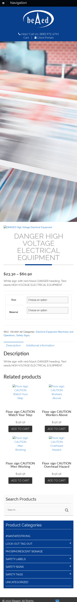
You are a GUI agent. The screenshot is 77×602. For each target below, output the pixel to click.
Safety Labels (16, 559)
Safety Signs (23, 335)
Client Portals (45, 37)
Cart (26, 37)
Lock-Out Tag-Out (19, 543)
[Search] (67, 510)
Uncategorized (17, 582)
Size (13, 299)
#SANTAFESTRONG (18, 536)
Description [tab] (13, 345)
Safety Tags (14, 574)
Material (13, 312)
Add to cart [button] (20, 429)
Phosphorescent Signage (24, 551)
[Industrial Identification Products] (38, 26)
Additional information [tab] (40, 345)
